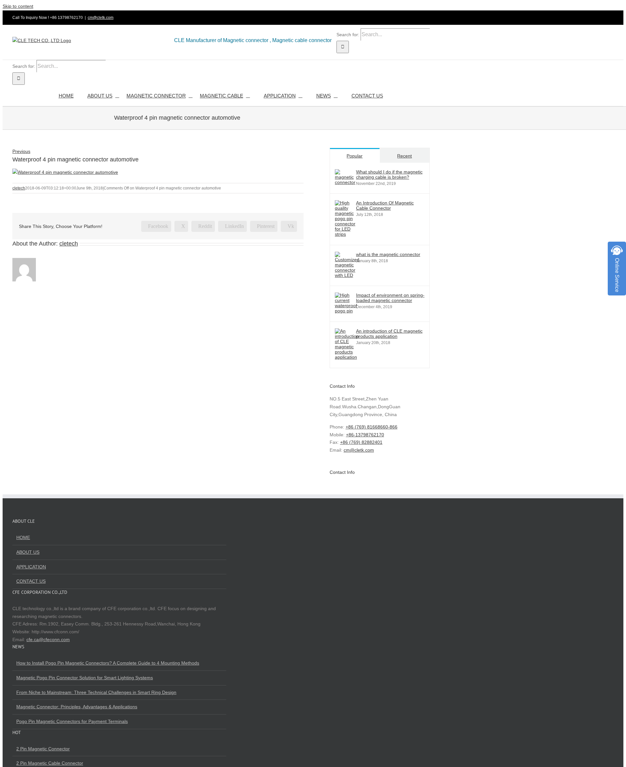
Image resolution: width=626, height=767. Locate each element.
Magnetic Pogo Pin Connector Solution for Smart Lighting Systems (84, 677)
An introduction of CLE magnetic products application (389, 333)
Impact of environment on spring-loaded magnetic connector (390, 298)
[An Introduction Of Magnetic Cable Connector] (345, 234)
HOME (23, 537)
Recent (404, 155)
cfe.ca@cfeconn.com (48, 639)
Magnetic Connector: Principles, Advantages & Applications (76, 706)
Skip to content (18, 6)
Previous (21, 151)
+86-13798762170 (365, 434)
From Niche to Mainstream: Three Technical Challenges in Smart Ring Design (96, 692)
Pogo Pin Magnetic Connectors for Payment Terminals (72, 721)
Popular (355, 155)
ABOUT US (27, 552)
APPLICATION (31, 566)
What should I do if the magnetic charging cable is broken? (389, 174)
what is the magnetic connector (388, 254)
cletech (18, 188)
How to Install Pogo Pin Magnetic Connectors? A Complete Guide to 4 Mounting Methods (107, 663)
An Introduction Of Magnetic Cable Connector (385, 205)
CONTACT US (31, 581)
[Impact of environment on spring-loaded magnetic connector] (346, 310)
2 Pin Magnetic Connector (43, 748)
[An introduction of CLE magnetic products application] (347, 357)
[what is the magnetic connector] (347, 275)
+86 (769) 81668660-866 (371, 426)
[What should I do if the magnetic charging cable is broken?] (345, 182)
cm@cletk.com (100, 17)
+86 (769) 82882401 (361, 442)
